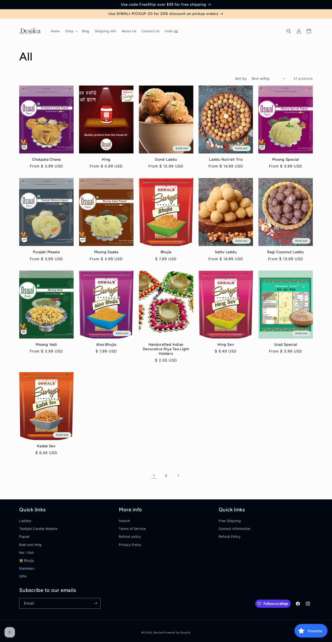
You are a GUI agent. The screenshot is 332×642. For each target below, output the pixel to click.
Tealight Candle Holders (38, 529)
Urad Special (285, 344)
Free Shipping (230, 521)
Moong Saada (106, 252)
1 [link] (154, 475)
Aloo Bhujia (106, 344)
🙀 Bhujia (26, 560)
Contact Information (234, 529)
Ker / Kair (26, 552)
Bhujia (166, 252)
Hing (106, 159)
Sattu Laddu (226, 252)
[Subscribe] (95, 603)
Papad (24, 537)
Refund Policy (230, 537)
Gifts (23, 576)
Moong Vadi (46, 344)
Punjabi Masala (46, 252)
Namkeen (26, 568)
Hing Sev (225, 344)
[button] (71, 31)
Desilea (158, 632)
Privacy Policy (130, 545)
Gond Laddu (166, 159)
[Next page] (178, 475)
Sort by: (241, 78)
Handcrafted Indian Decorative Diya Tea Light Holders (166, 349)
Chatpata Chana (46, 159)
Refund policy (130, 537)
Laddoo (25, 521)
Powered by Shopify (177, 632)
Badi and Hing (30, 545)
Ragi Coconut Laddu (285, 252)
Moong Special (285, 159)
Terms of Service (132, 529)
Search (124, 521)
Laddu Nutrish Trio (226, 159)
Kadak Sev (46, 446)
